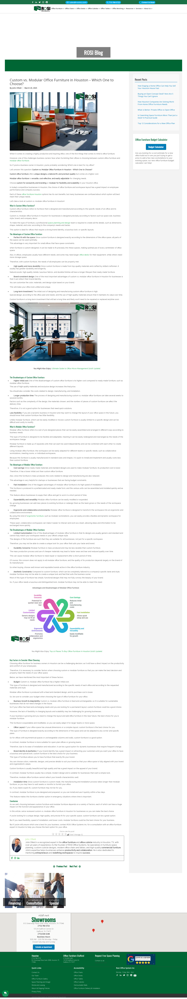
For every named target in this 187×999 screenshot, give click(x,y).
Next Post (73, 866)
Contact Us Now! (147, 2)
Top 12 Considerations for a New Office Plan (156, 123)
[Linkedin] (18, 858)
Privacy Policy (36, 991)
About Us (147, 8)
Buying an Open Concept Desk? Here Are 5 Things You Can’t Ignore (155, 95)
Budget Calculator (156, 147)
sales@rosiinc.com (101, 963)
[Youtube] (135, 976)
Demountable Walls (80, 985)
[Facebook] (33, 2)
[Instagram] (43, 2)
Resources (129, 8)
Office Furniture (57, 8)
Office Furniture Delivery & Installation (87, 988)
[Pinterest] (47, 2)
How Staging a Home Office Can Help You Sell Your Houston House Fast (157, 87)
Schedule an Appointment (43, 947)
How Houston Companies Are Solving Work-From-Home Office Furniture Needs (156, 103)
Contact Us (35, 972)
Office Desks (80, 8)
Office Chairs (69, 8)
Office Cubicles (93, 8)
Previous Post (61, 866)
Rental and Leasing (38, 985)
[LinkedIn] (36, 2)
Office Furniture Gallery (40, 979)
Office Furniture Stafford (73, 955)
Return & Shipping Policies (41, 988)
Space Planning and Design (41, 982)
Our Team (35, 975)
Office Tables (105, 8)
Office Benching (117, 8)
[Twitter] (40, 2)
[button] (102, 921)
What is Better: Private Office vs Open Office (156, 110)
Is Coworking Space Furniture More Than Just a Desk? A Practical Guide (157, 116)
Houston (35, 955)
